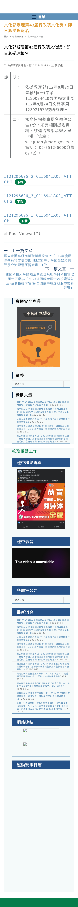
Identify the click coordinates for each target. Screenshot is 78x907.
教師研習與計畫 (17, 65)
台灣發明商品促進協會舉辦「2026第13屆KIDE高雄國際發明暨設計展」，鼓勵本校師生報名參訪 (42, 675)
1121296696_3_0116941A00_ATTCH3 (38, 198)
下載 (20, 182)
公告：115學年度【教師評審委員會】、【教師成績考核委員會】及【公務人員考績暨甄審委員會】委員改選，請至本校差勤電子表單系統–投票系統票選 (42, 705)
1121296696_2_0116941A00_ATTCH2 (38, 179)
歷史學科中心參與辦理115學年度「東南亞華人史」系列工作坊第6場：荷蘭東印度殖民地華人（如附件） (43, 685)
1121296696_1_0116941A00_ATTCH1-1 (38, 217)
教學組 (59, 65)
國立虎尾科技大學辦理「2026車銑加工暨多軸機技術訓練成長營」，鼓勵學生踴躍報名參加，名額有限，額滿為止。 (43, 666)
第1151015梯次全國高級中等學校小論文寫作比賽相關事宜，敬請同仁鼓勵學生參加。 (43, 403)
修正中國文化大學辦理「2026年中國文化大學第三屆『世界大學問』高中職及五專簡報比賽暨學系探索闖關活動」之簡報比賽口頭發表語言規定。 (43, 438)
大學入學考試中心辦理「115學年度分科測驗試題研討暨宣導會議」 (43, 420)
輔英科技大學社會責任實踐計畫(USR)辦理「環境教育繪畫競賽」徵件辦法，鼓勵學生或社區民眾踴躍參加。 (43, 696)
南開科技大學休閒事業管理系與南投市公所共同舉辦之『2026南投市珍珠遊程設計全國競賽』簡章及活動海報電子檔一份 (43, 412)
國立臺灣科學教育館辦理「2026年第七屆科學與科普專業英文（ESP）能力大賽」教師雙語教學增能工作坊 (43, 427)
